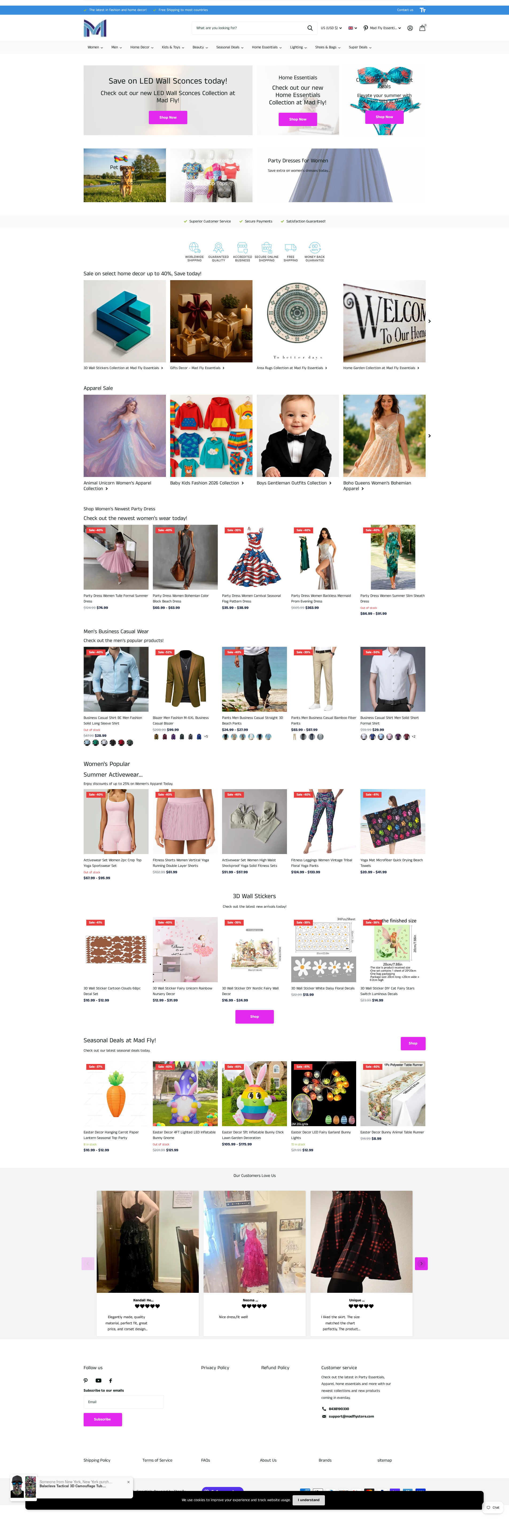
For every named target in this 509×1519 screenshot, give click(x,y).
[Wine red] (165, 737)
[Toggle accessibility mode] (423, 10)
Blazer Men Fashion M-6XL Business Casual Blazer (181, 720)
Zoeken (310, 28)
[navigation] (430, 321)
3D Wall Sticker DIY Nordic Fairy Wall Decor (250, 991)
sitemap (385, 1460)
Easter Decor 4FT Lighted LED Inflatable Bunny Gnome (184, 1135)
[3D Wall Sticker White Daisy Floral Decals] (323, 949)
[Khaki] (156, 737)
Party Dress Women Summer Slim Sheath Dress (392, 598)
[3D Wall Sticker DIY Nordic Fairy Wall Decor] (254, 949)
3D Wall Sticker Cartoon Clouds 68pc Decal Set (112, 991)
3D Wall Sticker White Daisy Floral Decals (323, 988)
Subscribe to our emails (104, 1390)
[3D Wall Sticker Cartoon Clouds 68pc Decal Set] (116, 949)
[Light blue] (381, 737)
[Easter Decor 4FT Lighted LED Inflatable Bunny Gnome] (185, 1093)
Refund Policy (275, 1367)
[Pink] (389, 737)
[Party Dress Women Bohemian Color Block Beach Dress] (185, 557)
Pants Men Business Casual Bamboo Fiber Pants (323, 720)
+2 (413, 736)
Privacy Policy (215, 1367)
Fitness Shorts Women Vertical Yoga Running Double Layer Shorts (181, 863)
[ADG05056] (113, 742)
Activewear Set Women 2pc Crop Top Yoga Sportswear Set (113, 863)
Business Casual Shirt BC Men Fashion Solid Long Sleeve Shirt (113, 720)
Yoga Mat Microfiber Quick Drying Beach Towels (391, 863)
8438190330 (339, 1409)
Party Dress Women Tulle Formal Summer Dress (116, 598)
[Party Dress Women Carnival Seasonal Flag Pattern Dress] (254, 557)
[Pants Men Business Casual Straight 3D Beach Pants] (254, 679)
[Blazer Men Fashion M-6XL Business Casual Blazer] (185, 679)
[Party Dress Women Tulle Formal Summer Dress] (116, 557)
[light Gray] (320, 737)
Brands (325, 1460)
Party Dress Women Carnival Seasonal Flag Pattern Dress (251, 598)
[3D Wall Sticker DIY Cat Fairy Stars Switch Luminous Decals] (392, 949)
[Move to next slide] (421, 1263)
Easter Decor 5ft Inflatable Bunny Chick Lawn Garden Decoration (253, 1135)
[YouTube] (98, 1381)
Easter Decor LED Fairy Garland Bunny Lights (321, 1135)
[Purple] (173, 737)
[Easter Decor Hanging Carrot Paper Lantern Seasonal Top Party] (116, 1093)
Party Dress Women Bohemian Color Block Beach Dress (181, 598)
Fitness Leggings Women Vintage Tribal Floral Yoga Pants (321, 863)
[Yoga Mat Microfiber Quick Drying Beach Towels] (392, 821)
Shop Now (168, 117)
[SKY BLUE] (268, 737)
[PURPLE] (398, 737)
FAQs (205, 1460)
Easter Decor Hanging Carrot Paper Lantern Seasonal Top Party (111, 1135)
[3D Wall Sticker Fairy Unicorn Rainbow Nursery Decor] (185, 949)
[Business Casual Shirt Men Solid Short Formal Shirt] (392, 679)
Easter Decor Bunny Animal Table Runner (392, 1132)
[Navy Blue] (312, 737)
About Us (268, 1460)
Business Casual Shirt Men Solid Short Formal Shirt (389, 720)
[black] (225, 737)
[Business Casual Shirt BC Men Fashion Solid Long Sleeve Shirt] (116, 679)
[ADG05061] (87, 742)
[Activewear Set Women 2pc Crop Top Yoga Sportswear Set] (116, 821)
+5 (206, 736)
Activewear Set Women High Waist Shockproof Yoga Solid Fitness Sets (249, 863)
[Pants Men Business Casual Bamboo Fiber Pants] (323, 679)
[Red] (406, 737)
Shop (254, 1016)
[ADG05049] (130, 742)
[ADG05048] (121, 742)
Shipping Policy (97, 1460)
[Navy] (260, 737)
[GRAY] (242, 737)
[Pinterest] (86, 1380)
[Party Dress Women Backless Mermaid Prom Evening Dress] (323, 557)
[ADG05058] (95, 742)
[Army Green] (182, 737)
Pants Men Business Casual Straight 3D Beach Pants (252, 720)
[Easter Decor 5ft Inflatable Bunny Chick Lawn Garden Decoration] (254, 1093)
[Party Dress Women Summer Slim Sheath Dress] (392, 557)
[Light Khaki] (234, 737)
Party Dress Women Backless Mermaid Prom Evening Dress (321, 598)
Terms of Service (157, 1460)
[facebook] (110, 1381)
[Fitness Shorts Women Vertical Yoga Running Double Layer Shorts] (185, 821)
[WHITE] (251, 737)
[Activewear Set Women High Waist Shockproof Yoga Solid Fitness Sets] (254, 821)
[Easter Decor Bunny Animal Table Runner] (392, 1093)
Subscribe (103, 1419)
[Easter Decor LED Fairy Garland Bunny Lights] (323, 1093)
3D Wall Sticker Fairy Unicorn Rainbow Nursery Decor (182, 991)
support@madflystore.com (351, 1416)
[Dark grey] (190, 737)
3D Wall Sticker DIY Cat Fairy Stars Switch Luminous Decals (387, 991)
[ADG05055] (104, 742)
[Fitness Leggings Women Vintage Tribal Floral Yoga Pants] (323, 821)
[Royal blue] (199, 737)
